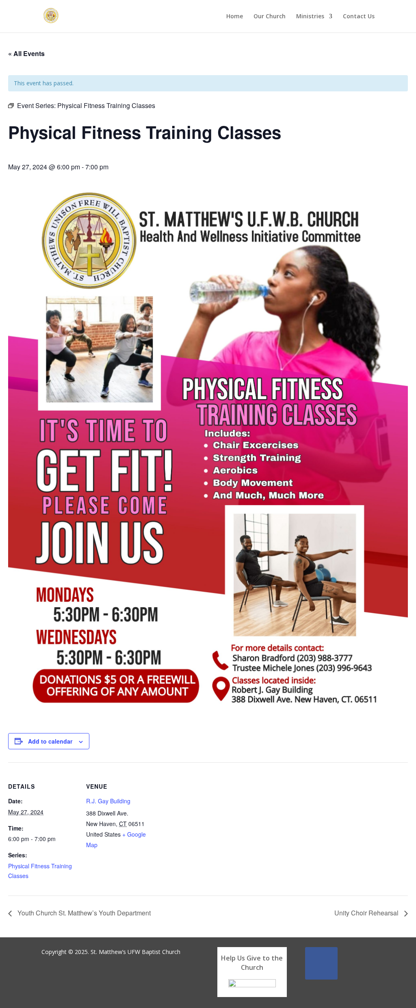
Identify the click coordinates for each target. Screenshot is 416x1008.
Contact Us (359, 16)
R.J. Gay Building (108, 801)
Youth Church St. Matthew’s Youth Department (83, 912)
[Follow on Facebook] (321, 963)
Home (234, 16)
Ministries (310, 16)
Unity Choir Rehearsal (367, 912)
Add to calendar (50, 741)
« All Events (26, 53)
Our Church (270, 16)
